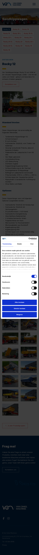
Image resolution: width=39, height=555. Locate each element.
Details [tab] (19, 244)
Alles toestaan (19, 302)
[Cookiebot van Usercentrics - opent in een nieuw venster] (28, 239)
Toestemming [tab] (6, 244)
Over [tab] (32, 244)
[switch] (34, 282)
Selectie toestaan (19, 308)
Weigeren (19, 314)
